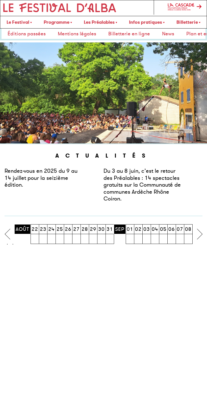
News (168, 34)
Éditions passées (27, 34)
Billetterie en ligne (129, 34)
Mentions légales (77, 34)
